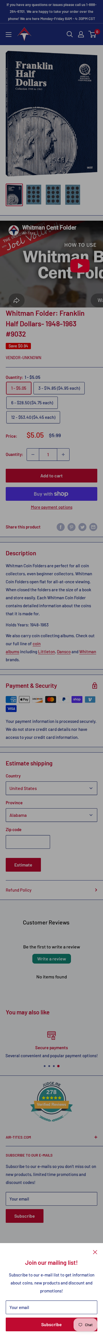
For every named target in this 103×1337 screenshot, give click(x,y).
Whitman (87, 651)
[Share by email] (93, 526)
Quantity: (14, 454)
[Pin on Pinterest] (72, 526)
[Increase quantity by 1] (63, 455)
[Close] (95, 1252)
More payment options (51, 507)
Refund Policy (18, 889)
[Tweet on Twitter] (82, 526)
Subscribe (51, 1324)
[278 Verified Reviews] (51, 1124)
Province (14, 802)
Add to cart (51, 475)
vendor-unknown (23, 357)
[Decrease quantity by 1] (33, 455)
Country (13, 775)
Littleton (46, 651)
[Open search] (70, 34)
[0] (92, 34)
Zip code (13, 829)
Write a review (51, 958)
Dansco (64, 651)
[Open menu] (8, 34)
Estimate (23, 864)
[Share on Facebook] (61, 526)
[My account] (81, 34)
